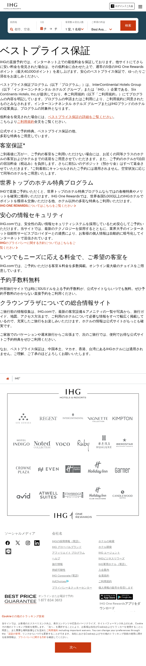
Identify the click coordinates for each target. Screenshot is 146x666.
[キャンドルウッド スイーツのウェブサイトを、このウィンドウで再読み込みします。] (122, 495)
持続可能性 (58, 570)
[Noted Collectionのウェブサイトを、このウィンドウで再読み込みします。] (42, 443)
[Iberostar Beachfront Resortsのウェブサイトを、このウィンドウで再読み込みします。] (124, 443)
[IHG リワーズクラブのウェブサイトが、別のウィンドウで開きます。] (73, 515)
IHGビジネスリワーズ (111, 558)
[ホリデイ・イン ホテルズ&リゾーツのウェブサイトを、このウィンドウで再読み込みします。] (97, 469)
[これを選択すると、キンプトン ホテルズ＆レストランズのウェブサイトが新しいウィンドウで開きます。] (122, 417)
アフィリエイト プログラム (68, 552)
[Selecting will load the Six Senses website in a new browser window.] (23, 417)
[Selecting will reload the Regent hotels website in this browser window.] (48, 417)
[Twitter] (17, 543)
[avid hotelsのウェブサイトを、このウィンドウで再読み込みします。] (23, 495)
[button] (140, 6)
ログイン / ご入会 (124, 6)
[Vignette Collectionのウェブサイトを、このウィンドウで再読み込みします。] (97, 417)
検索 (128, 25)
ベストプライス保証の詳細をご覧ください (80, 117)
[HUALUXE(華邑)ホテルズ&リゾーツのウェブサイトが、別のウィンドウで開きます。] (104, 443)
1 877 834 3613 (50, 600)
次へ (73, 647)
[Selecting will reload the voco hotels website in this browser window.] (62, 443)
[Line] (8, 551)
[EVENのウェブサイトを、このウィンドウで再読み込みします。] (48, 469)
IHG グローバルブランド (67, 547)
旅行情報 (57, 564)
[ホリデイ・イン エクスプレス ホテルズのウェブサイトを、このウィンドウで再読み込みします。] (73, 469)
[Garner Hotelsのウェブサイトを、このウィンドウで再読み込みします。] (122, 469)
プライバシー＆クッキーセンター (72, 587)
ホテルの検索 (106, 541)
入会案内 (103, 570)
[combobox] (24, 29)
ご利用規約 (25, 121)
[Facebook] (8, 543)
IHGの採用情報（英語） (66, 541)
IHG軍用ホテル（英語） (112, 564)
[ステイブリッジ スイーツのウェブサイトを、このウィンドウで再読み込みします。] (73, 495)
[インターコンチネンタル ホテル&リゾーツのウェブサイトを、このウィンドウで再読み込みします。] (73, 417)
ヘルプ (56, 558)
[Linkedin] (37, 542)
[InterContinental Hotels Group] (12, 5)
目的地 (13, 22)
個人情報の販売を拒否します (115, 587)
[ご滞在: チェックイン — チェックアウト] (49, 29)
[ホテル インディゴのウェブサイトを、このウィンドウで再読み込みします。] (21, 443)
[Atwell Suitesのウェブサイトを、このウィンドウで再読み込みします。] (48, 495)
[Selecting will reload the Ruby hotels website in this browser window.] (83, 443)
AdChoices (59, 581)
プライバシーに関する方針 (32, 637)
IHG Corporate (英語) (65, 575)
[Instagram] (28, 543)
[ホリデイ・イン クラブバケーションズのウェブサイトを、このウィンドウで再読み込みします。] (97, 495)
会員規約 (103, 575)
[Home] (7, 378)
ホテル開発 (105, 547)
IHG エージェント (109, 552)
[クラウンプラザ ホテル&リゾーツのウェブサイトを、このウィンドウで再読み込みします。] (23, 469)
